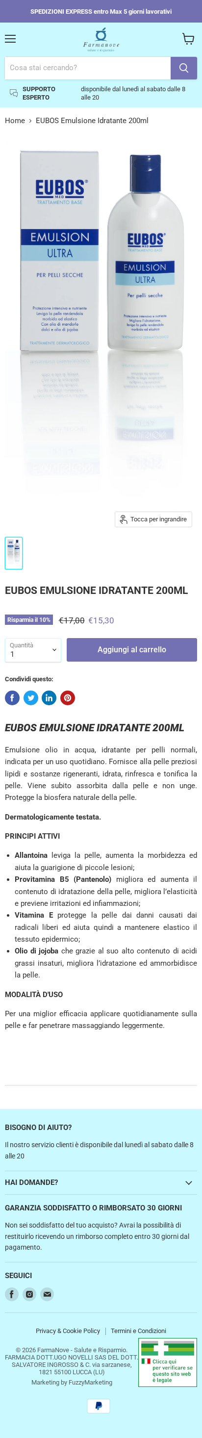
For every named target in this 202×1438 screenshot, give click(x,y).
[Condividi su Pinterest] (67, 698)
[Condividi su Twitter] (31, 698)
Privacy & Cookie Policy (68, 1331)
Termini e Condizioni (138, 1331)
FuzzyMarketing (90, 1382)
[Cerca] (184, 68)
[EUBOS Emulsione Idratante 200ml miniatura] (13, 553)
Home (15, 121)
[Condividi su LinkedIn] (49, 698)
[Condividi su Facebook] (12, 698)
